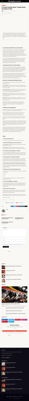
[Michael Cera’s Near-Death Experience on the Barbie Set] (3, 276)
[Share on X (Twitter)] (6, 13)
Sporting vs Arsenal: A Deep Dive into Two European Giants (7, 218)
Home (2, 3)
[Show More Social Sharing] (11, 13)
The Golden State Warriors (11, 199)
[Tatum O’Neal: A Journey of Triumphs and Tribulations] (3, 280)
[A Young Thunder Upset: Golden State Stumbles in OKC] (14, 23)
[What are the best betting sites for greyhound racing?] (3, 267)
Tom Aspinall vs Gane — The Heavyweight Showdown (19, 218)
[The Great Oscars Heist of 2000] (3, 271)
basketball (3, 199)
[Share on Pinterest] (8, 13)
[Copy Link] (9, 13)
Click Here (8, 197)
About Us (10, 396)
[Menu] (2, 1)
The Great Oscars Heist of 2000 (10, 270)
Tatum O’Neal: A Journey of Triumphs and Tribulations (13, 279)
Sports (6, 199)
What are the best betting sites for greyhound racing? (11, 303)
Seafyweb (18, 398)
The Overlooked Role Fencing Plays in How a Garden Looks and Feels (15, 313)
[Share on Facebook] (5, 13)
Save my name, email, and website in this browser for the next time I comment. (13, 244)
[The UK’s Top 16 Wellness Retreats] (3, 364)
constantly (20, 190)
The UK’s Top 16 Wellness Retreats (11, 362)
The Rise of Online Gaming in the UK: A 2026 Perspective (14, 310)
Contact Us (20, 396)
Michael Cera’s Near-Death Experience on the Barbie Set (14, 388)
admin (7, 209)
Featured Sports (4, 5)
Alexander (12, 164)
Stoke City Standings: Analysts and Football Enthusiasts (7, 222)
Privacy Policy (15, 396)
